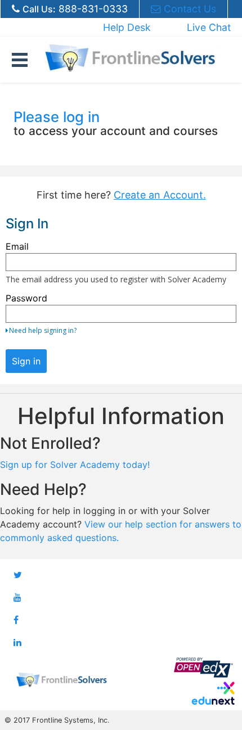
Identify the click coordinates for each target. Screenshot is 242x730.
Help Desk (127, 27)
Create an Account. (160, 195)
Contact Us (190, 9)
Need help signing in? (43, 330)
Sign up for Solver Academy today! (75, 464)
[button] (19, 58)
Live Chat (209, 27)
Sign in (26, 361)
